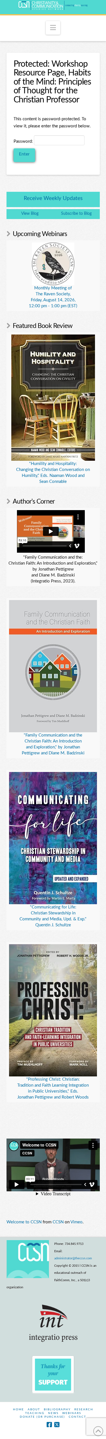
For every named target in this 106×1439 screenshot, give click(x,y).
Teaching (34, 1413)
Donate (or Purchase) (42, 1416)
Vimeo (76, 1222)
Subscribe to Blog (76, 214)
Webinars (71, 1413)
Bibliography (57, 1409)
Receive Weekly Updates (53, 198)
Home (18, 1409)
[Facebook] (49, 1425)
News (53, 1413)
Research (83, 1409)
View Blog (29, 214)
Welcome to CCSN (24, 1222)
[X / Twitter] (56, 1425)
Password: (24, 141)
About (34, 1409)
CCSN (58, 1222)
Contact (77, 1416)
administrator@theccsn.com (73, 1258)
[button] (53, 28)
